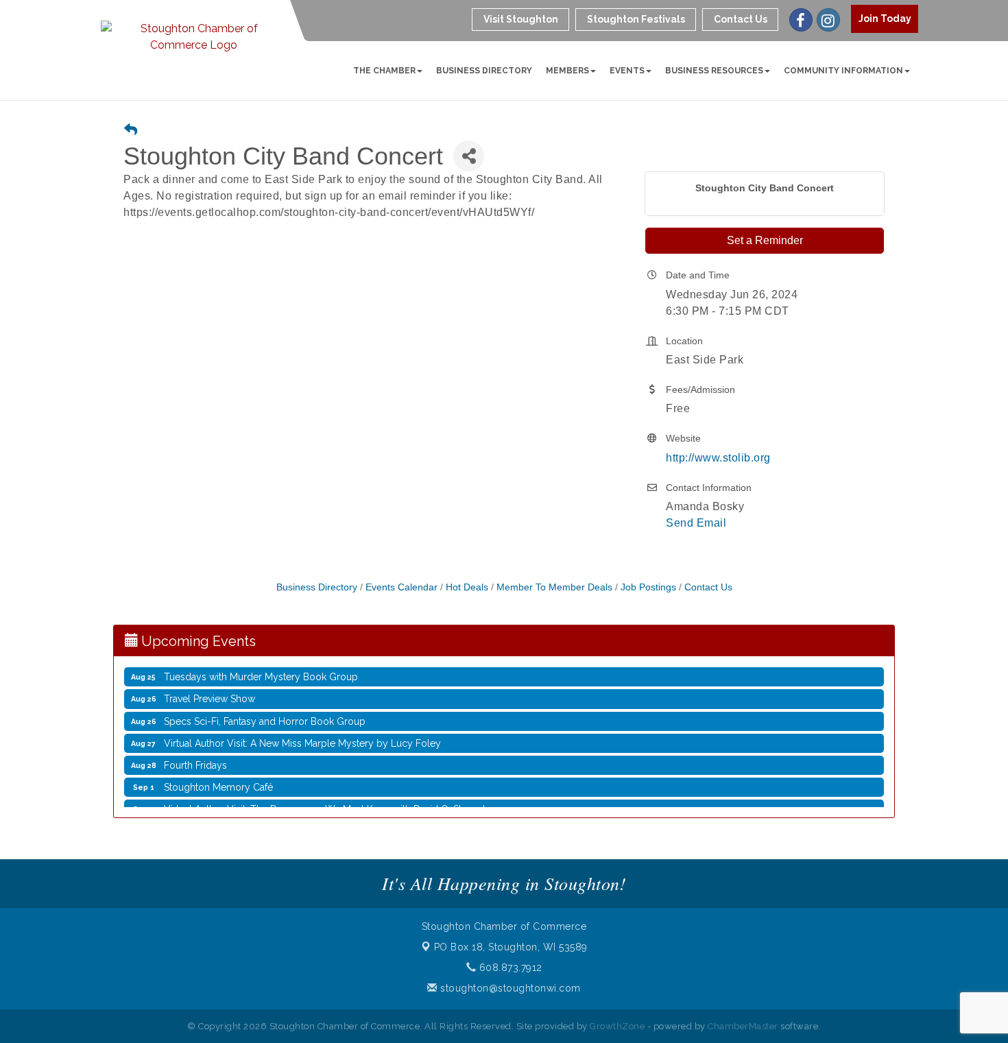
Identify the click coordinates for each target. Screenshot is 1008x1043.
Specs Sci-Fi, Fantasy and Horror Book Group (264, 716)
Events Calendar (401, 587)
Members (567, 70)
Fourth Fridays (195, 760)
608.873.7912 (509, 967)
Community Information (843, 70)
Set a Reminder (765, 240)
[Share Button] (468, 156)
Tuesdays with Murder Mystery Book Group (261, 672)
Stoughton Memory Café (218, 782)
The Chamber (384, 70)
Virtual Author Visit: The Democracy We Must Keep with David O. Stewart (324, 804)
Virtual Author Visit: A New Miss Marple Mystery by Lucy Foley (302, 738)
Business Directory (484, 70)
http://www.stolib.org (718, 458)
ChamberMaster (743, 1026)
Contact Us (708, 587)
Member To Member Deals (554, 587)
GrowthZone (617, 1026)
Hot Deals (467, 587)
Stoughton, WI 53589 (511, 947)
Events (627, 70)
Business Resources (714, 70)
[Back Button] (130, 131)
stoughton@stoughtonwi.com (509, 988)
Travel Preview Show (209, 693)
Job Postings (648, 587)
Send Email (696, 523)
